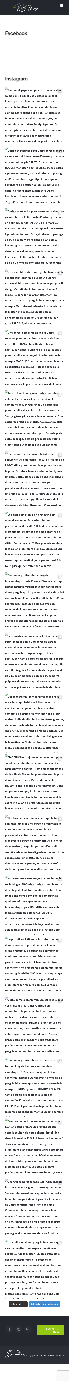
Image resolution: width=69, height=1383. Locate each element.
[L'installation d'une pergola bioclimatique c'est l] (34, 1269)
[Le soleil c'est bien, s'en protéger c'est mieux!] (34, 541)
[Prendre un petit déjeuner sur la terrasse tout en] (34, 1147)
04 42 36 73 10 (56, 1355)
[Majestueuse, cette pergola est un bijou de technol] (34, 905)
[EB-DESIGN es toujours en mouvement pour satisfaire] (34, 783)
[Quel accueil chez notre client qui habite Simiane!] (34, 844)
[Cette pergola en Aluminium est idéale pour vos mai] (34, 1026)
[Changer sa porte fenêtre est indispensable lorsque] (34, 1208)
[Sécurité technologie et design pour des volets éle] (34, 419)
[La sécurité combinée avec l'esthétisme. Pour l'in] (34, 662)
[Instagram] (18, 1329)
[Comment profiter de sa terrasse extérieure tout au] (34, 1087)
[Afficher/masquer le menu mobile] (62, 5)
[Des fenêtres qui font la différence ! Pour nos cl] (34, 723)
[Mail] (28, 1329)
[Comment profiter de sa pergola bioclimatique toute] (34, 601)
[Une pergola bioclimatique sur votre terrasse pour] (34, 359)
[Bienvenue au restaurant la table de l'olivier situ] (34, 480)
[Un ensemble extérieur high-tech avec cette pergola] (34, 298)
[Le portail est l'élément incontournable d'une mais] (34, 965)
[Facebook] (9, 1329)
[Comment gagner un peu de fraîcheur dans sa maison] (34, 116)
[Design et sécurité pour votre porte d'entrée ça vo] (34, 177)
